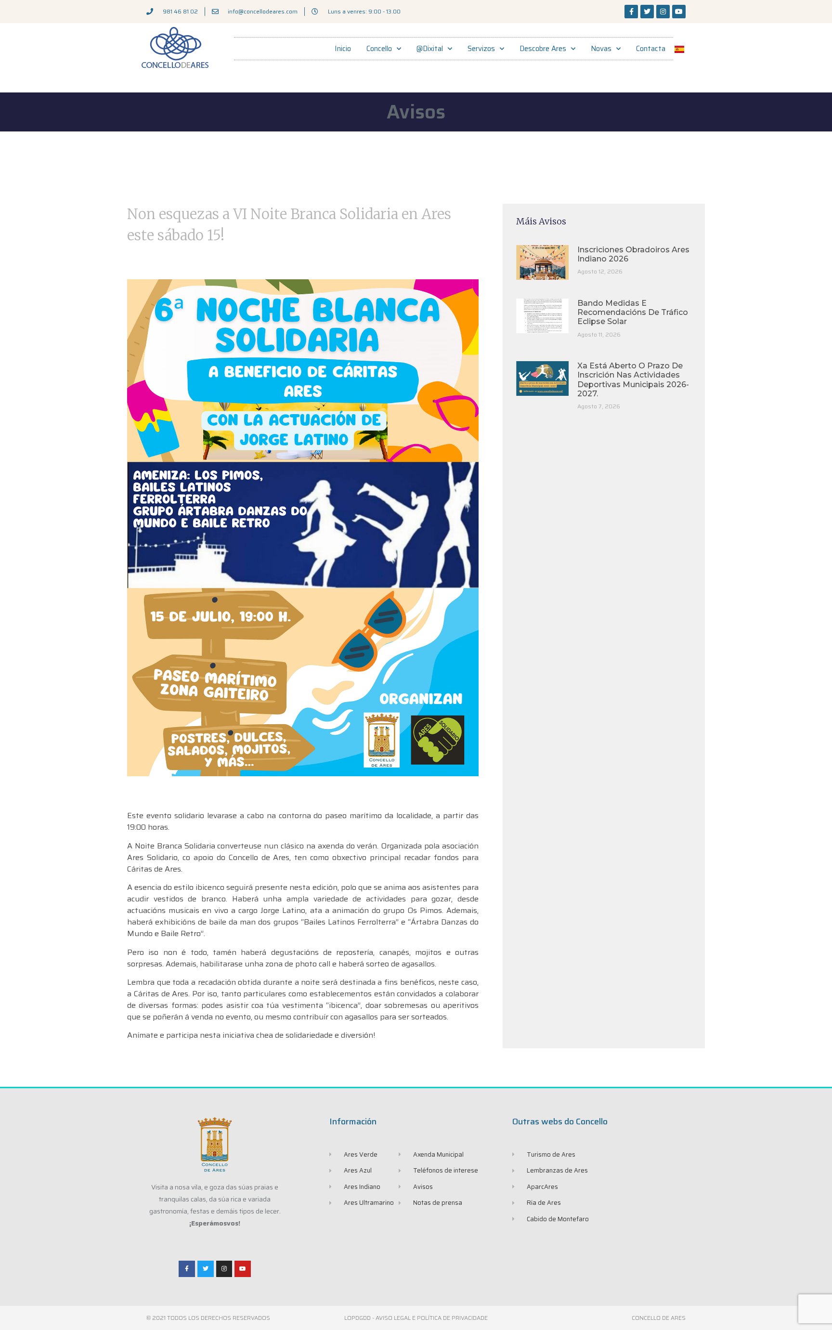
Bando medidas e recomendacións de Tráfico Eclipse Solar (632, 312)
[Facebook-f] (631, 11)
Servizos (481, 48)
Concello (379, 48)
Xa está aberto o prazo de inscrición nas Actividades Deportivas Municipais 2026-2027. (633, 379)
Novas (601, 48)
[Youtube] (679, 11)
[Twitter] (647, 11)
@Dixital (429, 48)
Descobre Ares (543, 48)
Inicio (343, 48)
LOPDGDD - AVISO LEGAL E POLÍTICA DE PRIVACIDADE (416, 1317)
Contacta (650, 48)
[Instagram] (663, 11)
